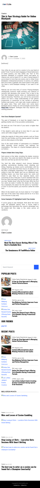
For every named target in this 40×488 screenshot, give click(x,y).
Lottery (14, 378)
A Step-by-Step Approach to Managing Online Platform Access (24, 282)
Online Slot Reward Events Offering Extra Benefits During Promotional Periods (23, 314)
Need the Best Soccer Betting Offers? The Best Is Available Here (20, 244)
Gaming (14, 300)
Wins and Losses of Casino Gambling (16, 415)
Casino (4, 13)
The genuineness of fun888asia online (20, 250)
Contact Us (17, 485)
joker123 (4, 326)
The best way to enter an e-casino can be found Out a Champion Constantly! (18, 468)
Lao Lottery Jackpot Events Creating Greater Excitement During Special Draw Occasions (24, 382)
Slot (13, 289)
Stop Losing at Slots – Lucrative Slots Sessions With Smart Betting (17, 441)
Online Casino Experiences (20, 279)
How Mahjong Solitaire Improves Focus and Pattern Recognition (25, 303)
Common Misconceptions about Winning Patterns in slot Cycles (22, 292)
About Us (23, 485)
